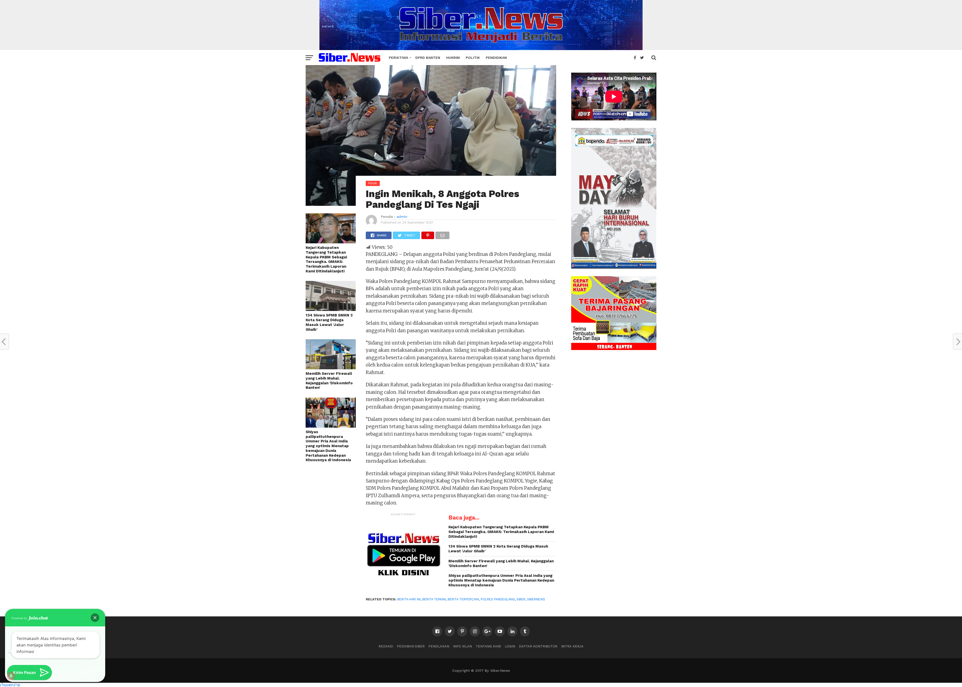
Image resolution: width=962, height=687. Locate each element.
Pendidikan (496, 58)
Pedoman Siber (411, 646)
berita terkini (434, 599)
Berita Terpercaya (463, 599)
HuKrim (453, 58)
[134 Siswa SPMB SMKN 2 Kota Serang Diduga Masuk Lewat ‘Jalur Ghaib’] (331, 309)
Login (510, 646)
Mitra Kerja (572, 646)
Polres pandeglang (498, 599)
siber (521, 599)
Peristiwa (398, 58)
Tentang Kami (488, 646)
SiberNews (536, 599)
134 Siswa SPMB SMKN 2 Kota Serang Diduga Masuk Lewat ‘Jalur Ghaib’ (329, 322)
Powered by (20, 618)
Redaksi (386, 646)
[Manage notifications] (11, 676)
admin (402, 217)
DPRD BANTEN (427, 58)
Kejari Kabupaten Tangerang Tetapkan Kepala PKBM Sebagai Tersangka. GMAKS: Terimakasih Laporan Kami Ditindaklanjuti (326, 259)
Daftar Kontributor (538, 646)
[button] (95, 617)
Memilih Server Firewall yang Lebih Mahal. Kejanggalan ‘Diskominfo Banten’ (329, 380)
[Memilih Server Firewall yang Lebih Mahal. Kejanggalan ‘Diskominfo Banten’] (331, 367)
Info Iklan (462, 646)
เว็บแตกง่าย (10, 684)
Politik (473, 58)
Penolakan (438, 646)
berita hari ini (409, 599)
